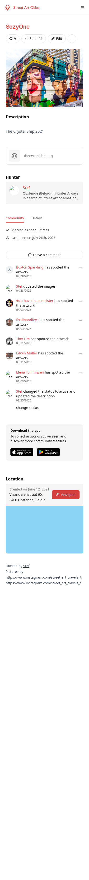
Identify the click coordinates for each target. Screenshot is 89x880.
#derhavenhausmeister (34, 300)
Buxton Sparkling (29, 267)
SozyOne (18, 26)
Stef (26, 187)
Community (15, 218)
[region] (44, 529)
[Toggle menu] (82, 7)
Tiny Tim (23, 339)
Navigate (68, 494)
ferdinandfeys (27, 319)
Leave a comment (47, 255)
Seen (36, 38)
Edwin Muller (26, 353)
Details (37, 218)
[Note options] (80, 268)
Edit (59, 38)
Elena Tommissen (30, 372)
